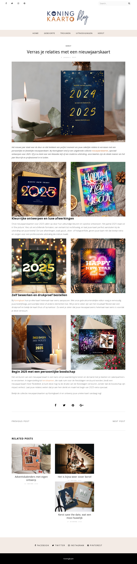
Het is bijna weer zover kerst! (74, 476)
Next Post (119, 421)
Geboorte (49, 33)
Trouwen (65, 33)
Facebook (43, 545)
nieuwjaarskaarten (100, 150)
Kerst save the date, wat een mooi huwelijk (74, 516)
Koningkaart (19, 300)
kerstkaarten (48, 380)
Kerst (101, 33)
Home (36, 33)
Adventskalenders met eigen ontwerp (31, 478)
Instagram (77, 545)
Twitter (60, 545)
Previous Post (21, 421)
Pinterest (96, 545)
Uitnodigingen (84, 33)
